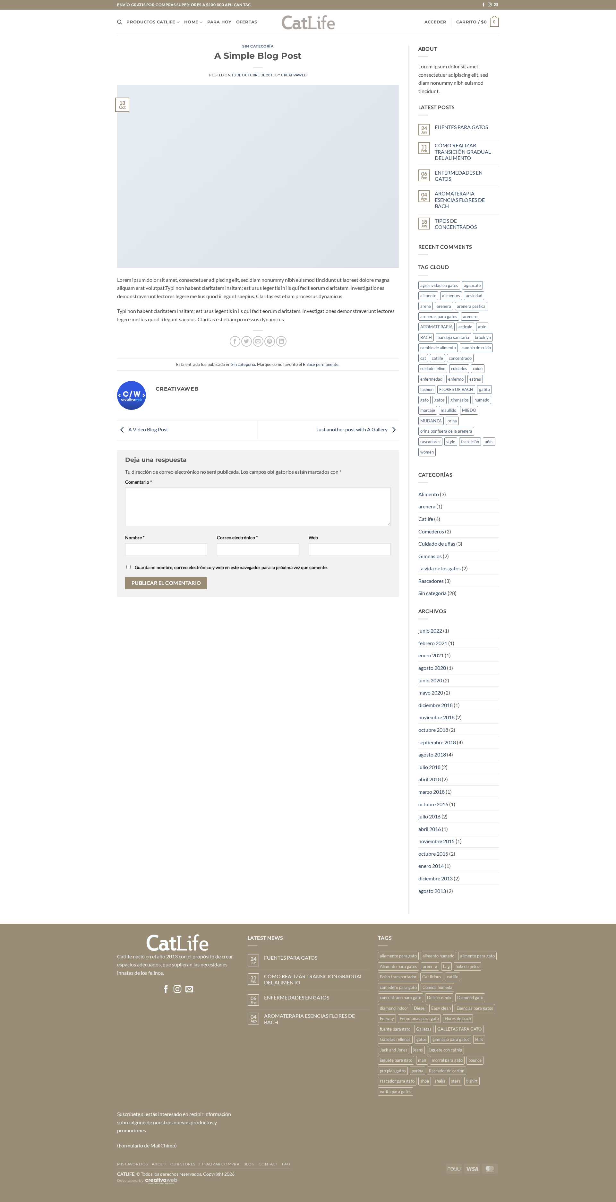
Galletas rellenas (395, 1039)
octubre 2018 (433, 730)
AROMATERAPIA (436, 326)
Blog (249, 1164)
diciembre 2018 (435, 705)
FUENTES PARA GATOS (461, 127)
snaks (440, 1081)
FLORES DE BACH (456, 389)
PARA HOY (219, 22)
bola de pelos (467, 966)
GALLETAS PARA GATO (459, 1029)
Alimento (428, 494)
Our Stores (182, 1164)
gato (424, 399)
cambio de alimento (438, 347)
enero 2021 (431, 655)
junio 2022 (430, 630)
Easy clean (441, 1008)
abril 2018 (429, 779)
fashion (426, 389)
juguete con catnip (445, 1049)
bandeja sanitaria (453, 337)
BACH (426, 337)
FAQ (286, 1164)
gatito (484, 389)
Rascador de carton (446, 1070)
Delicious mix (439, 997)
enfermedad (431, 379)
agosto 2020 (432, 668)
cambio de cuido (476, 347)
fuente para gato (395, 1029)
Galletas (424, 1029)
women (427, 451)
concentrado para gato (400, 997)
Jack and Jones (393, 1049)
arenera (444, 306)
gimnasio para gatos (450, 1039)
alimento (428, 295)
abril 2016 (429, 829)
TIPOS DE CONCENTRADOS (456, 224)
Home (191, 22)
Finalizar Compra (219, 1164)
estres (475, 379)
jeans (418, 1049)
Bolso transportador (398, 976)
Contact (268, 1164)
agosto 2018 (432, 754)
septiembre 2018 (437, 742)
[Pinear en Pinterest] (269, 341)
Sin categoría (257, 46)
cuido (478, 368)
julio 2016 (429, 816)
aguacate (472, 285)
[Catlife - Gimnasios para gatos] (308, 22)
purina (417, 1070)
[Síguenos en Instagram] (490, 5)
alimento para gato (477, 955)
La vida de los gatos (439, 568)
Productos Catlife (150, 22)
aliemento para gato (398, 955)
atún (482, 326)
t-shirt (472, 1081)
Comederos (431, 531)
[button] (435, 22)
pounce (475, 1060)
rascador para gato (397, 1081)
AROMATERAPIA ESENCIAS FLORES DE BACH (460, 199)
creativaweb (293, 75)
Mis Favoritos (132, 1164)
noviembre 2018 (436, 717)
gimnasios (459, 399)
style (450, 441)
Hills (479, 1039)
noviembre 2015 (436, 841)
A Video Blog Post (147, 429)
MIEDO (469, 410)
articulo (465, 326)
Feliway (387, 1018)
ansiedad (474, 295)
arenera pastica (471, 306)
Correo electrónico (237, 537)
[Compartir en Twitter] (246, 341)
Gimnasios (430, 556)
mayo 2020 (430, 692)
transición (470, 441)
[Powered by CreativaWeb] (148, 1184)
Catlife (425, 519)
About (159, 1164)
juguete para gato (396, 1060)
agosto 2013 (432, 891)
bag (446, 966)
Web (313, 537)
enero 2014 (431, 866)
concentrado (460, 358)
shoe (424, 1081)
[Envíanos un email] (496, 5)
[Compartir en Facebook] (235, 341)
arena (425, 306)
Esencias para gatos (475, 1008)
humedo (482, 399)
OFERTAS (246, 22)
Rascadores (431, 581)
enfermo (456, 379)
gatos (439, 399)
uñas (489, 441)
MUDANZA (431, 420)
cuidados (459, 368)
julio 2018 (429, 767)
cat (423, 358)
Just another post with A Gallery (352, 429)
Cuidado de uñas (436, 543)
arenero (470, 316)
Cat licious (431, 976)
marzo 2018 (431, 792)
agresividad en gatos (439, 285)
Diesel (419, 1008)
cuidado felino (432, 368)
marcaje (427, 410)
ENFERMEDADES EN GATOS (459, 175)
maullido (448, 410)
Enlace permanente (320, 364)
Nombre (135, 537)
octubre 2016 (433, 804)
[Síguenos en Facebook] (483, 5)
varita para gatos (395, 1091)
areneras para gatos (438, 316)
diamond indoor (394, 1008)
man (422, 1060)
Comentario (138, 482)
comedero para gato (398, 987)
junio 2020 (430, 680)
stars (455, 1081)
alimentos (451, 295)
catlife (437, 358)
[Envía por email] (258, 341)
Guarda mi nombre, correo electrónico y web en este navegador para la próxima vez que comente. (231, 567)
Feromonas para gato (419, 1018)
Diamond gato (470, 997)
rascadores (430, 441)
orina (452, 420)
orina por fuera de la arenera (446, 431)
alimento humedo (438, 955)
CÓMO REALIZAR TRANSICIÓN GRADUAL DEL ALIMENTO (463, 151)
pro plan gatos (393, 1070)
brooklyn (483, 337)
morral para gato (447, 1060)
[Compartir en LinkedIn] (281, 341)
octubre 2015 (433, 854)
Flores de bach (458, 1018)
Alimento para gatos (398, 966)
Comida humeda (437, 987)
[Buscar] (119, 22)
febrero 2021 (432, 643)
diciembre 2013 (435, 878)
